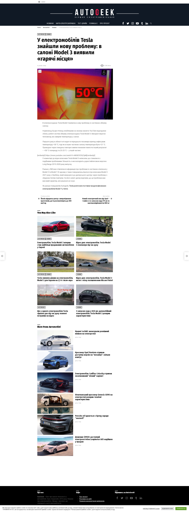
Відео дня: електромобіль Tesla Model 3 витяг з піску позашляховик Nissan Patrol (94, 279)
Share (39, 71)
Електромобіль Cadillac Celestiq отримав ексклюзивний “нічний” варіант (93, 374)
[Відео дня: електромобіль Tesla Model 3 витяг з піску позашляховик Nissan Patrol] (94, 261)
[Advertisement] (75, 471)
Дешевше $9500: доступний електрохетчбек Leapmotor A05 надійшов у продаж (94, 439)
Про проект (104, 23)
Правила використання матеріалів (91, 501)
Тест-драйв (82, 23)
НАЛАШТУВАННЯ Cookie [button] (151, 509)
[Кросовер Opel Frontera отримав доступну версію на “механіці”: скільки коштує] (55, 361)
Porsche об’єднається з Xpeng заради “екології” (91, 417)
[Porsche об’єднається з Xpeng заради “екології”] (55, 425)
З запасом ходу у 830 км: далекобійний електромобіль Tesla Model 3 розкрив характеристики (93, 313)
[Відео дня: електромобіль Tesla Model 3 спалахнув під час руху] (94, 226)
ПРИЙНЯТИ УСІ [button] (181, 508)
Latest (43, 2)
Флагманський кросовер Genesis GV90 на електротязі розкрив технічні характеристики (94, 397)
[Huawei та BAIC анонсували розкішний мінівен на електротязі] (55, 340)
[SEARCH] (151, 23)
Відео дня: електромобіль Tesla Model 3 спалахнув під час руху (93, 243)
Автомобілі (41, 239)
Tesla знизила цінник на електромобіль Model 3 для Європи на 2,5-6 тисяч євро (55, 279)
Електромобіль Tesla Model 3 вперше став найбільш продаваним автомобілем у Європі (55, 245)
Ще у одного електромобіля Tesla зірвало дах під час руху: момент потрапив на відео (52, 313)
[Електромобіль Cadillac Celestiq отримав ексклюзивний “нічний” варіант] (55, 382)
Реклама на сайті (85, 499)
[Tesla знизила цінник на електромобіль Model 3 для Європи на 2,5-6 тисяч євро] (55, 261)
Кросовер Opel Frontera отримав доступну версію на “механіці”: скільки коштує (92, 354)
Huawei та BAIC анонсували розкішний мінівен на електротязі (92, 332)
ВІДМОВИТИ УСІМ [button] (167, 508)
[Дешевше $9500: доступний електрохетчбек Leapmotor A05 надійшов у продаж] (55, 446)
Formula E (93, 23)
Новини (50, 23)
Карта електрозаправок (65, 23)
